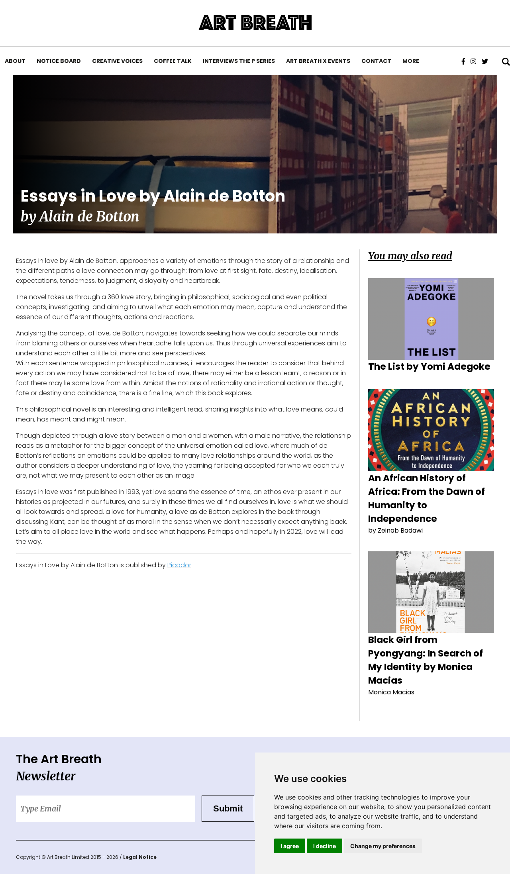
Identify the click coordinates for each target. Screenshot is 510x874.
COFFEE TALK (173, 61)
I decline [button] (324, 846)
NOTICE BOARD (59, 61)
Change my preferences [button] (383, 846)
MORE (410, 61)
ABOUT (15, 61)
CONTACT (376, 61)
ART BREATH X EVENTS (318, 61)
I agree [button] (289, 846)
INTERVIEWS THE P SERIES (239, 61)
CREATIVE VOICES (117, 61)
